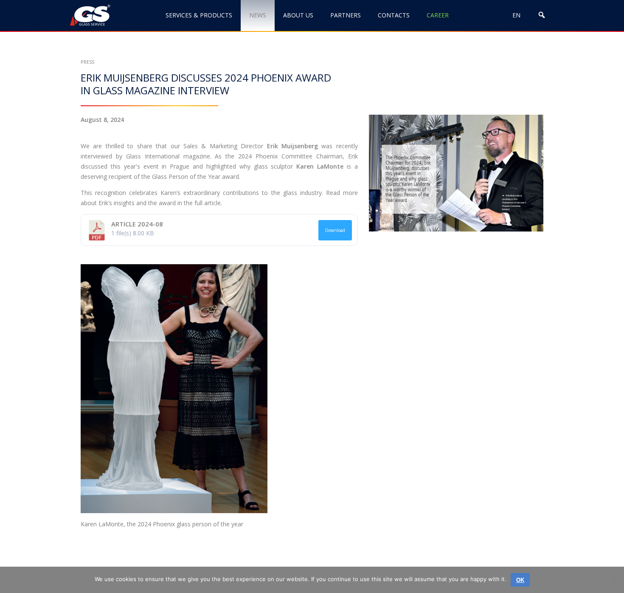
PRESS (87, 62)
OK (520, 580)
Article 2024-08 (137, 224)
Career (438, 15)
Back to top (574, 558)
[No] (613, 580)
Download (335, 230)
